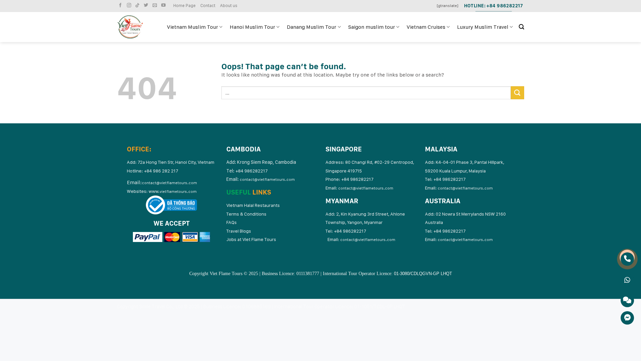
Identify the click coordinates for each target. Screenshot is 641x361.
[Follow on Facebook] (121, 5)
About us (228, 5)
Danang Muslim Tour (311, 27)
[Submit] (517, 92)
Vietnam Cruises (426, 27)
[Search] (521, 26)
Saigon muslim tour (371, 27)
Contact (207, 5)
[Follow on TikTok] (138, 5)
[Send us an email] (156, 5)
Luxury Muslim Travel (482, 27)
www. (173, 191)
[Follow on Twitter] (147, 5)
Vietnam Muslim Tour (192, 27)
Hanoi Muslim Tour (252, 27)
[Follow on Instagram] (130, 5)
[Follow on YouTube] (164, 5)
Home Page (184, 5)
